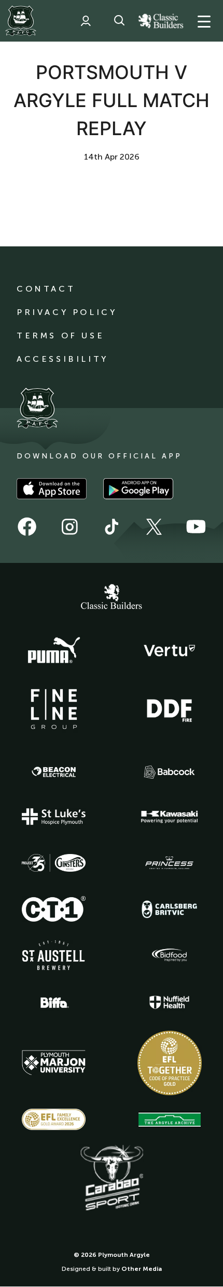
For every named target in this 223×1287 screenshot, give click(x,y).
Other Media (141, 1268)
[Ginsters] (54, 863)
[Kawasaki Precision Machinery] (169, 816)
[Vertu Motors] (169, 650)
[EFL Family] (54, 1119)
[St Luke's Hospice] (54, 816)
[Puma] (54, 651)
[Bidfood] (169, 955)
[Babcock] (169, 772)
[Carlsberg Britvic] (169, 909)
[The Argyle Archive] (169, 1120)
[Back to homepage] (20, 21)
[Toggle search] (119, 21)
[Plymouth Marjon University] (54, 1063)
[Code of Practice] (169, 1063)
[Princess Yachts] (169, 863)
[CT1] (54, 908)
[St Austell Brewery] (54, 955)
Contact (46, 289)
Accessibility (62, 359)
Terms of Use (60, 335)
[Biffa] (54, 1002)
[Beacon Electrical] (54, 772)
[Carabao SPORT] (111, 1178)
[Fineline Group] (54, 709)
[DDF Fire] (169, 709)
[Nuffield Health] (169, 1002)
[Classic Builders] (111, 598)
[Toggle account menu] (86, 21)
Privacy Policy (67, 312)
